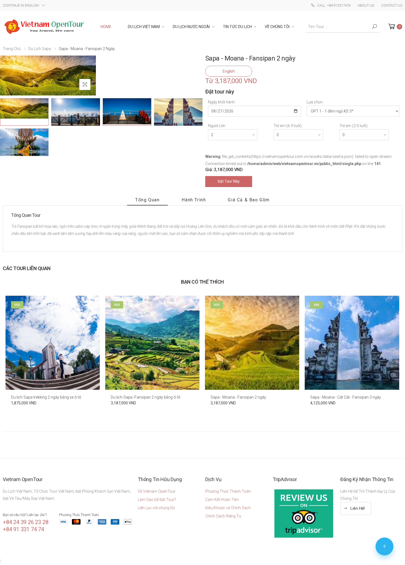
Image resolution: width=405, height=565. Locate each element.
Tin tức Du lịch (237, 26)
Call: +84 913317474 (333, 5)
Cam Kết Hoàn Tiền (222, 499)
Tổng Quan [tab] (147, 199)
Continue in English (21, 5)
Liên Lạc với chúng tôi (156, 508)
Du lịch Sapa (39, 48)
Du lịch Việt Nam (144, 26)
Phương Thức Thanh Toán (228, 491)
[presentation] (11, 350)
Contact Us (391, 5)
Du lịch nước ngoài (191, 26)
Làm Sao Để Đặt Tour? (157, 499)
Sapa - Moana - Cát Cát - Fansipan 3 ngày (345, 397)
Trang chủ (12, 48)
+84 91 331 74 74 (23, 529)
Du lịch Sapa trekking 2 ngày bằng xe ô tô (46, 397)
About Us (366, 5)
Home (106, 26)
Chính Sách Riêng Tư (223, 516)
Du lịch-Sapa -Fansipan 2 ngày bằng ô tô (145, 397)
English (229, 71)
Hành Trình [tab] (194, 199)
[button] (394, 27)
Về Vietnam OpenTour (156, 491)
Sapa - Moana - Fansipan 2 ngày (238, 397)
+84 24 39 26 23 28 (25, 522)
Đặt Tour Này (228, 181)
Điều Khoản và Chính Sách (228, 508)
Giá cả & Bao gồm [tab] (249, 199)
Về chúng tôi (277, 26)
